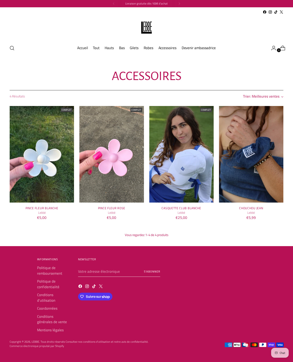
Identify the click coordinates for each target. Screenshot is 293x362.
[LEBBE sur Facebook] (265, 12)
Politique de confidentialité (48, 284)
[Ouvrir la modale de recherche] (12, 48)
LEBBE (35, 341)
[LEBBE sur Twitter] (281, 12)
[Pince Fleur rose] (111, 154)
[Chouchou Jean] (251, 154)
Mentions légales (50, 330)
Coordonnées (47, 308)
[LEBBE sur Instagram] (270, 12)
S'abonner (152, 271)
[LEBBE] (146, 28)
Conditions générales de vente (52, 319)
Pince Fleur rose (111, 208)
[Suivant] (179, 3)
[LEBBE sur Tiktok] (276, 12)
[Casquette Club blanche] (181, 154)
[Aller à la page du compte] (272, 48)
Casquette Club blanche (181, 208)
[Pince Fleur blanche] (42, 154)
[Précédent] (113, 3)
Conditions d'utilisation (46, 297)
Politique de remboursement (49, 270)
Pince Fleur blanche (42, 208)
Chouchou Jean (251, 208)
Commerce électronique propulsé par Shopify (37, 346)
